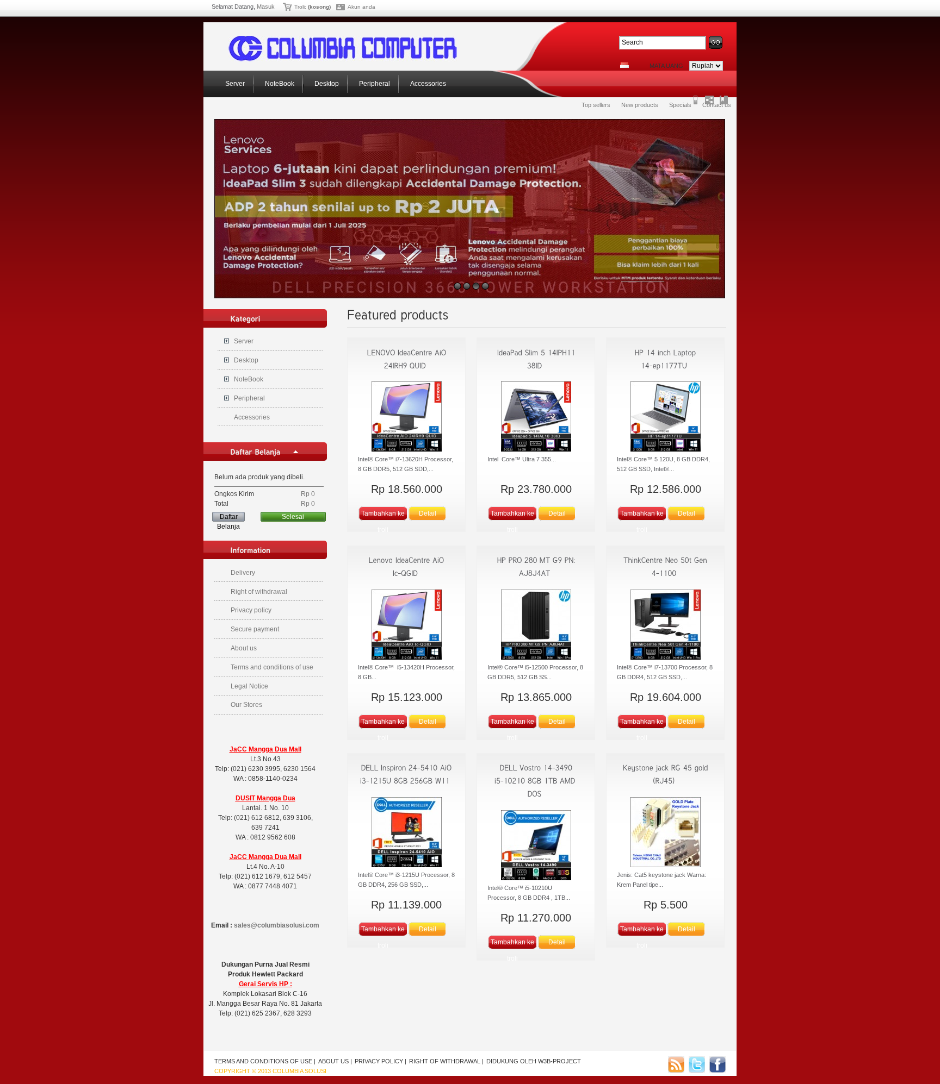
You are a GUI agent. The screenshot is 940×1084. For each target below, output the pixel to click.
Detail (427, 513)
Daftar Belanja (228, 517)
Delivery (243, 573)
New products (639, 105)
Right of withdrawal (259, 592)
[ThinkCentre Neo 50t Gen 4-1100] (665, 626)
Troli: (300, 7)
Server (234, 83)
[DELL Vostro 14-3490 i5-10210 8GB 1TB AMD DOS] (535, 846)
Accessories (427, 83)
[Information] (251, 550)
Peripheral (373, 83)
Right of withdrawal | (446, 1061)
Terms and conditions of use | (265, 1061)
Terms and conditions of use (272, 667)
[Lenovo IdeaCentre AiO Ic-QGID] (406, 626)
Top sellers (596, 105)
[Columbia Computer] (342, 59)
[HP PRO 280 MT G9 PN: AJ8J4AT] (535, 626)
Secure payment (255, 629)
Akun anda (361, 7)
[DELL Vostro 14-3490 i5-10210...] (536, 780)
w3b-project (559, 1061)
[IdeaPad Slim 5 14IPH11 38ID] (535, 417)
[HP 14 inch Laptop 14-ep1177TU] (665, 417)
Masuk (266, 6)
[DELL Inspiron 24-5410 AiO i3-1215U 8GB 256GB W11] (406, 833)
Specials (680, 105)
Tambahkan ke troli (383, 516)
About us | (335, 1061)
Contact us (716, 105)
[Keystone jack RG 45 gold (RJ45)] (665, 833)
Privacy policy (251, 610)
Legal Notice (249, 686)
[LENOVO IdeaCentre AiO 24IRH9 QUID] (406, 417)
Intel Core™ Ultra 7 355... (521, 459)
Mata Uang (666, 65)
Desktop (326, 83)
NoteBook (278, 83)
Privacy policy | (380, 1061)
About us (244, 648)
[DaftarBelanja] (256, 451)
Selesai (293, 517)
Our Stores (246, 705)
